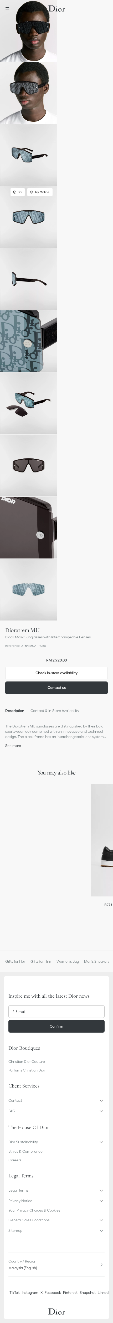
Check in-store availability (56, 673)
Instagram (30, 1292)
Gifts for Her (15, 961)
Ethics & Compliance (25, 1151)
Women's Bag (67, 961)
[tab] (14, 711)
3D (20, 192)
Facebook (53, 1292)
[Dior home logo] (56, 8)
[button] (28, 31)
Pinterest (70, 1292)
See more (13, 745)
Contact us (57, 687)
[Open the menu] (9, 8)
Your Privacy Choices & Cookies (34, 1210)
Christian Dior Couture (26, 1061)
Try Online (42, 192)
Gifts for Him (40, 961)
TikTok (14, 1292)
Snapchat (88, 1292)
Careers (14, 1160)
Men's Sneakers (96, 961)
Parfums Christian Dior (26, 1070)
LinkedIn (104, 1292)
